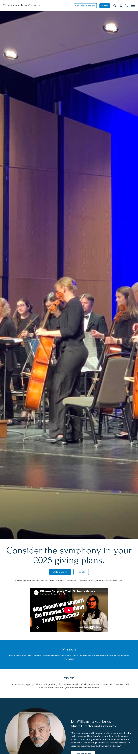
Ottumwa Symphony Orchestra (21, 5)
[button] (114, 5)
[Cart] (126, 5)
